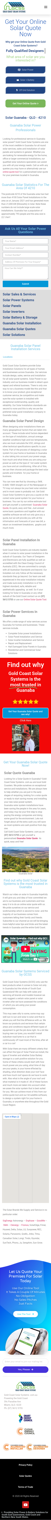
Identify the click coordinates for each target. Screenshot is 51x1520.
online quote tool (11, 172)
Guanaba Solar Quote (27, 838)
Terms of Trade (25, 1487)
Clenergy (14, 1225)
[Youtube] (25, 1504)
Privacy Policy (25, 1465)
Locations (8, 357)
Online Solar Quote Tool (35, 599)
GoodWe (41, 1220)
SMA (5, 1225)
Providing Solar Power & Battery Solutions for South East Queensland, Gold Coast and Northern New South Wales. (25, 1514)
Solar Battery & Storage (20, 317)
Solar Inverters (13, 312)
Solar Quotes (25, 1476)
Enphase (30, 1220)
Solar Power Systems (18, 300)
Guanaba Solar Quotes (19, 329)
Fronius (25, 1225)
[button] (45, 7)
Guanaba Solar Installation (22, 323)
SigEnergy (7, 1220)
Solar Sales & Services (19, 294)
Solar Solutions (14, 335)
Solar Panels (12, 306)
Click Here (25, 720)
